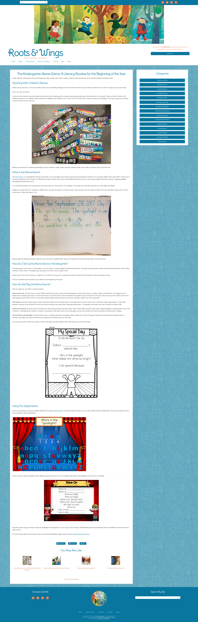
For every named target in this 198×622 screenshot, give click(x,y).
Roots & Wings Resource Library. (79, 534)
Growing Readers (74, 579)
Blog (117, 612)
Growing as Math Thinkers (162, 119)
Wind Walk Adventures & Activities (86, 568)
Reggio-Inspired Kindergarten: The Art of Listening (57, 568)
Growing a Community (162, 102)
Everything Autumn (162, 84)
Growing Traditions (162, 132)
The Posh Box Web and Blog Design (106, 617)
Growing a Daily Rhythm (162, 106)
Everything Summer (162, 93)
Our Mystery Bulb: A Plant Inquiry (115, 568)
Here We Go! (170, 53)
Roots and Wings (99, 616)
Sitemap (110, 612)
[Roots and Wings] (99, 43)
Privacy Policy (90, 612)
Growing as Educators (162, 115)
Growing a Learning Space (162, 111)
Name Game (19, 177)
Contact (101, 612)
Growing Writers (162, 141)
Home (80, 612)
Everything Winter (162, 97)
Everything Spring (162, 89)
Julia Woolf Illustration (103, 618)
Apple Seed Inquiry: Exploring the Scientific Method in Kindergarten (27, 569)
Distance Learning (162, 80)
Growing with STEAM (162, 137)
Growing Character (162, 124)
